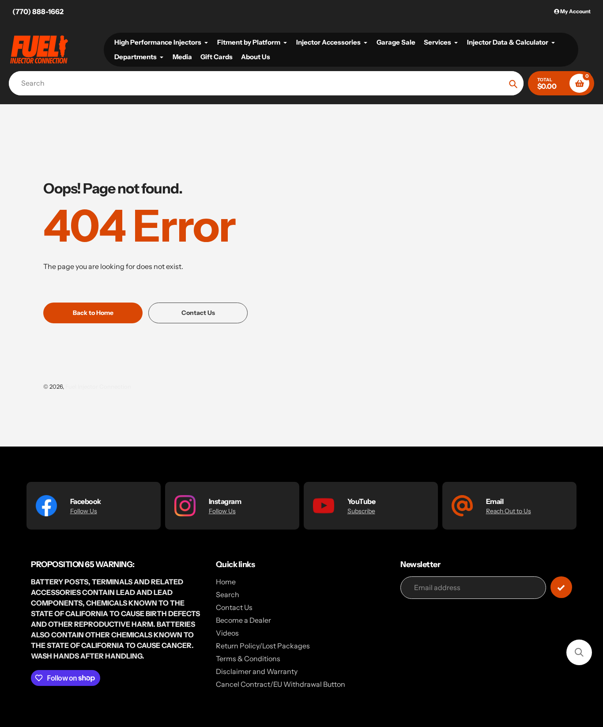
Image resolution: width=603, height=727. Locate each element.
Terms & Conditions (248, 658)
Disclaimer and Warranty (257, 671)
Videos (227, 633)
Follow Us (83, 511)
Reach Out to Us (508, 511)
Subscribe (361, 511)
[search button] (513, 83)
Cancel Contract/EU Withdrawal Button (280, 684)
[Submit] (561, 587)
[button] (579, 652)
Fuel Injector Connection (98, 386)
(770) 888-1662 (38, 11)
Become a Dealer (243, 620)
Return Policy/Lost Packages (263, 645)
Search (227, 594)
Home (226, 581)
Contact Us (234, 607)
